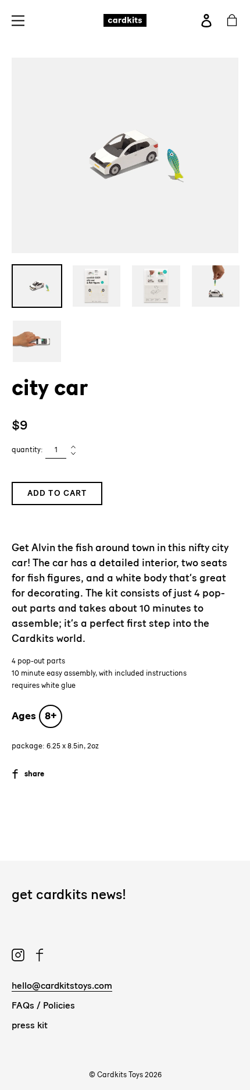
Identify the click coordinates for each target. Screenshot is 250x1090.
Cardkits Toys (120, 1074)
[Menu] (21, 20)
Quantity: (27, 449)
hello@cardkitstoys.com (62, 985)
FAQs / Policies (43, 1005)
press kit (30, 1025)
